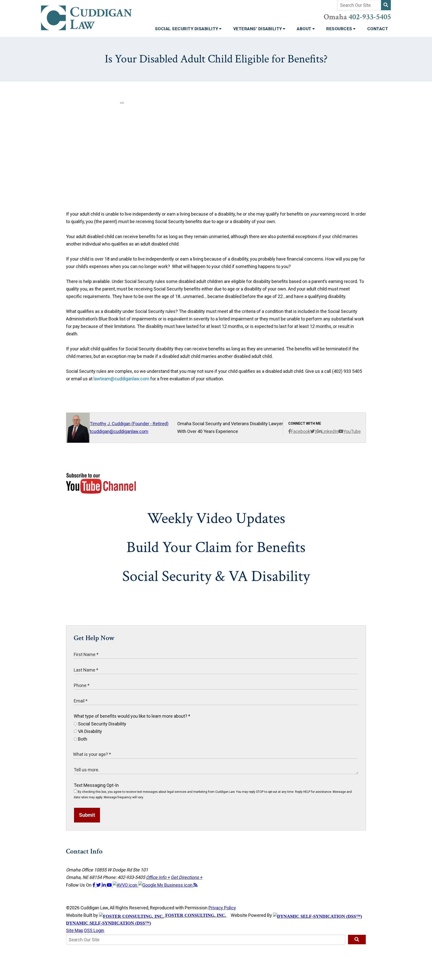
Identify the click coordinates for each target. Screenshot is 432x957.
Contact (377, 28)
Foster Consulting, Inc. (195, 915)
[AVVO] (125, 885)
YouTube (352, 431)
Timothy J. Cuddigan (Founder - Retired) (129, 423)
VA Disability (89, 731)
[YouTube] (110, 885)
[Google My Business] (166, 885)
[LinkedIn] (104, 885)
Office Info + (158, 877)
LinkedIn (330, 431)
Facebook (300, 431)
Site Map (74, 930)
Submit (87, 815)
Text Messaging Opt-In (96, 785)
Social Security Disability (187, 28)
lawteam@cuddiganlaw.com (121, 378)
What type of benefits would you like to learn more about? (132, 716)
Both (82, 739)
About (304, 28)
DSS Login (94, 930)
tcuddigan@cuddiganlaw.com (119, 431)
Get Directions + (186, 877)
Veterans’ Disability (258, 28)
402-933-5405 (369, 17)
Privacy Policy (222, 907)
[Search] (386, 5)
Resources (339, 28)
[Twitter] (99, 885)
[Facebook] (94, 885)
